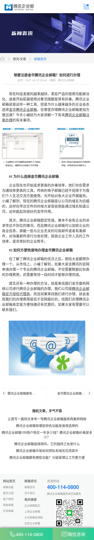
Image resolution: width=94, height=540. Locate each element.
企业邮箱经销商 (33, 517)
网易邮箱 (8, 505)
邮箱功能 (8, 487)
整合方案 (8, 493)
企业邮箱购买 (32, 505)
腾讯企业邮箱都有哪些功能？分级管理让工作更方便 (47, 457)
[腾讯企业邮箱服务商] (19, 6)
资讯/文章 (19, 59)
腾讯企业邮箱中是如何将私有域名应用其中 (47, 450)
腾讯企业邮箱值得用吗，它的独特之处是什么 (47, 443)
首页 (2, 58)
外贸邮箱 (8, 511)
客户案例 (8, 499)
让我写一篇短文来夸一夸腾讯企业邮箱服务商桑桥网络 (47, 418)
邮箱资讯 (40, 59)
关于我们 (29, 493)
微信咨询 (76, 534)
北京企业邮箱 (32, 523)
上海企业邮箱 (32, 511)
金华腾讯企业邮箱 (23, 110)
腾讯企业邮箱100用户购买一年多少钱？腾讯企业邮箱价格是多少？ (47, 434)
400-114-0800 (29, 534)
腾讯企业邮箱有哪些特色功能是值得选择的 (47, 425)
